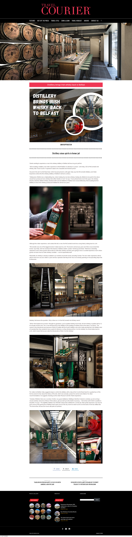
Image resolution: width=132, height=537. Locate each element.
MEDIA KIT (57, 493)
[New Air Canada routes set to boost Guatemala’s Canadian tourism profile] (48, 506)
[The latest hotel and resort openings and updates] (43, 506)
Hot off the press (43, 21)
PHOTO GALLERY (33, 493)
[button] (101, 20)
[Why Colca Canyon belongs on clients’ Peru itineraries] (48, 511)
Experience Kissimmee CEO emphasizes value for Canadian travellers (69, 506)
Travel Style (55, 21)
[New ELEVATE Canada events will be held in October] (48, 517)
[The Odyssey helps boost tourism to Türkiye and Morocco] (37, 511)
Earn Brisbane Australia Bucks (68, 511)
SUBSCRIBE (83, 493)
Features (32, 21)
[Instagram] (69, 529)
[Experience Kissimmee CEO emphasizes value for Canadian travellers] (31, 506)
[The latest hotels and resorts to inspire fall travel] (43, 511)
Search (97, 499)
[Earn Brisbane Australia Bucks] (37, 506)
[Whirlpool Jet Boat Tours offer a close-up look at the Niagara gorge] (31, 517)
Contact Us (94, 21)
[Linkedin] (66, 529)
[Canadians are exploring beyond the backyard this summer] (43, 517)
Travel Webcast (77, 21)
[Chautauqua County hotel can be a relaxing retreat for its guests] (37, 517)
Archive (86, 21)
